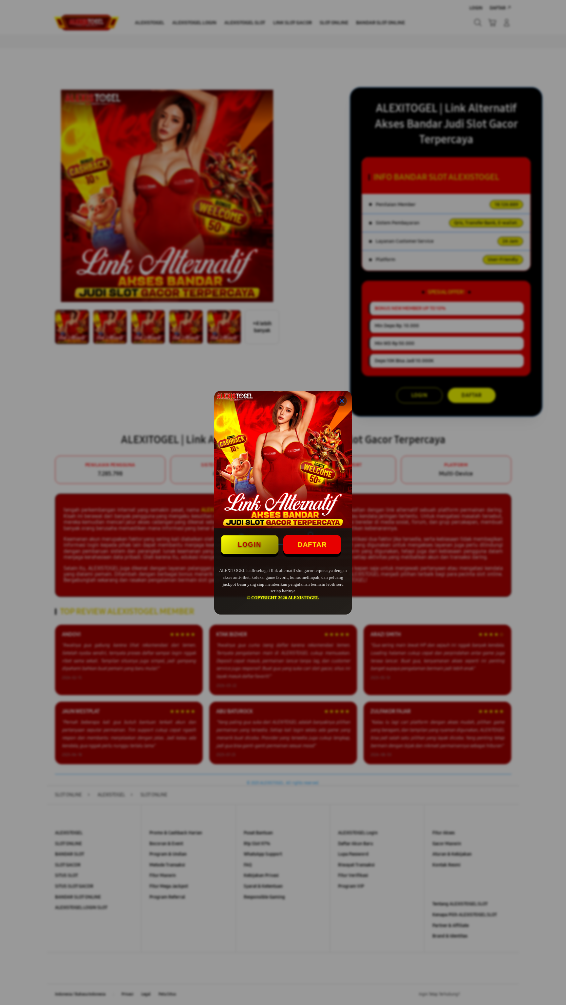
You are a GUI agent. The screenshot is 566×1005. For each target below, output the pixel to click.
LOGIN (249, 544)
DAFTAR (312, 544)
